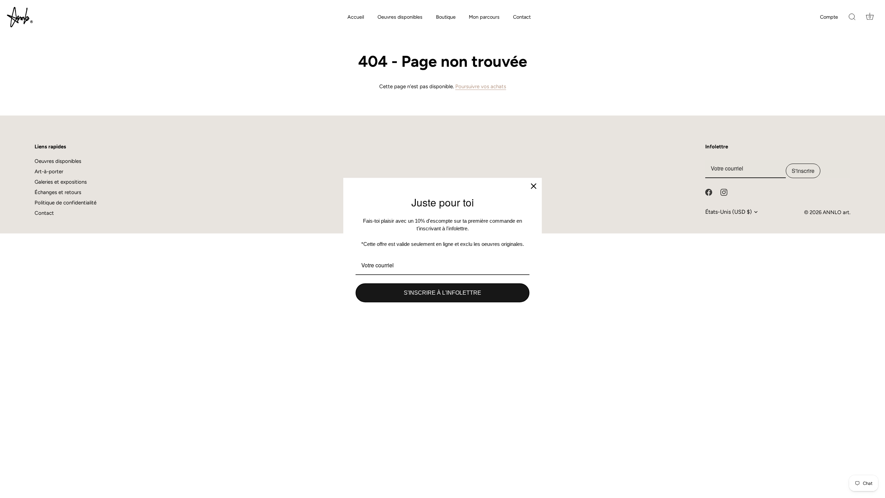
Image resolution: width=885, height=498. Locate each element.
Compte (829, 17)
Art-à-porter (49, 171)
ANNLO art (836, 212)
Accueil (355, 17)
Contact (522, 17)
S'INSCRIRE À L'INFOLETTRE (442, 293)
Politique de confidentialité (65, 203)
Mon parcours (484, 17)
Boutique (446, 17)
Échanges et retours (58, 192)
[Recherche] (852, 17)
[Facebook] (708, 192)
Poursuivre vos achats (480, 86)
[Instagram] (723, 192)
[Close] (533, 186)
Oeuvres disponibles (400, 17)
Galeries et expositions (61, 182)
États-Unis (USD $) (728, 212)
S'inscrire (803, 171)
